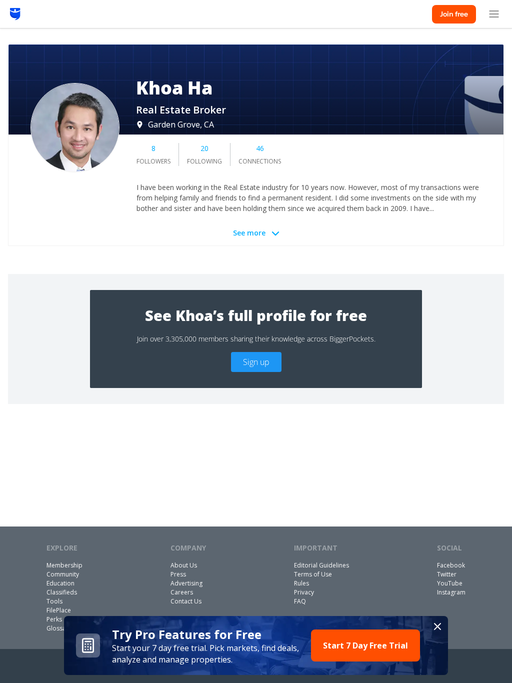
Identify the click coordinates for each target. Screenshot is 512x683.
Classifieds (61, 592)
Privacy (304, 592)
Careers (181, 592)
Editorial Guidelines (321, 565)
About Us (183, 565)
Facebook (451, 565)
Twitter (446, 574)
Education (60, 583)
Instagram (451, 592)
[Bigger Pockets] (15, 14)
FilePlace (58, 610)
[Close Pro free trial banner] (438, 626)
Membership (64, 565)
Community (62, 574)
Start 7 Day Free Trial (365, 645)
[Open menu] (494, 14)
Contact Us (186, 601)
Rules (301, 583)
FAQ (300, 601)
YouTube (449, 583)
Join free (454, 14)
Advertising (186, 583)
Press (178, 574)
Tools (54, 601)
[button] (256, 645)
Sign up (256, 362)
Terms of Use (313, 574)
